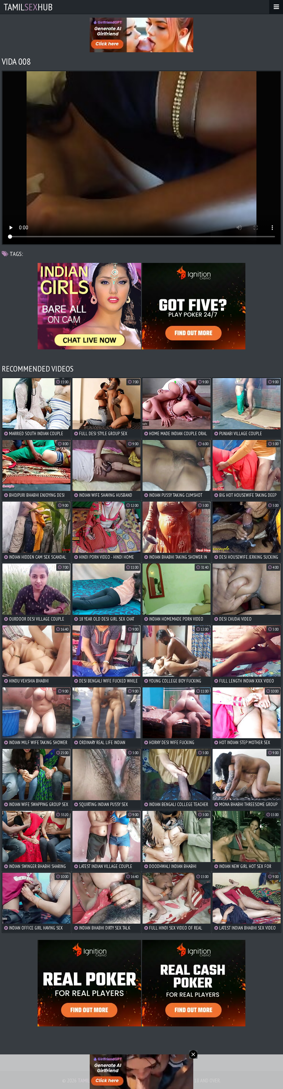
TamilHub (27, 6)
